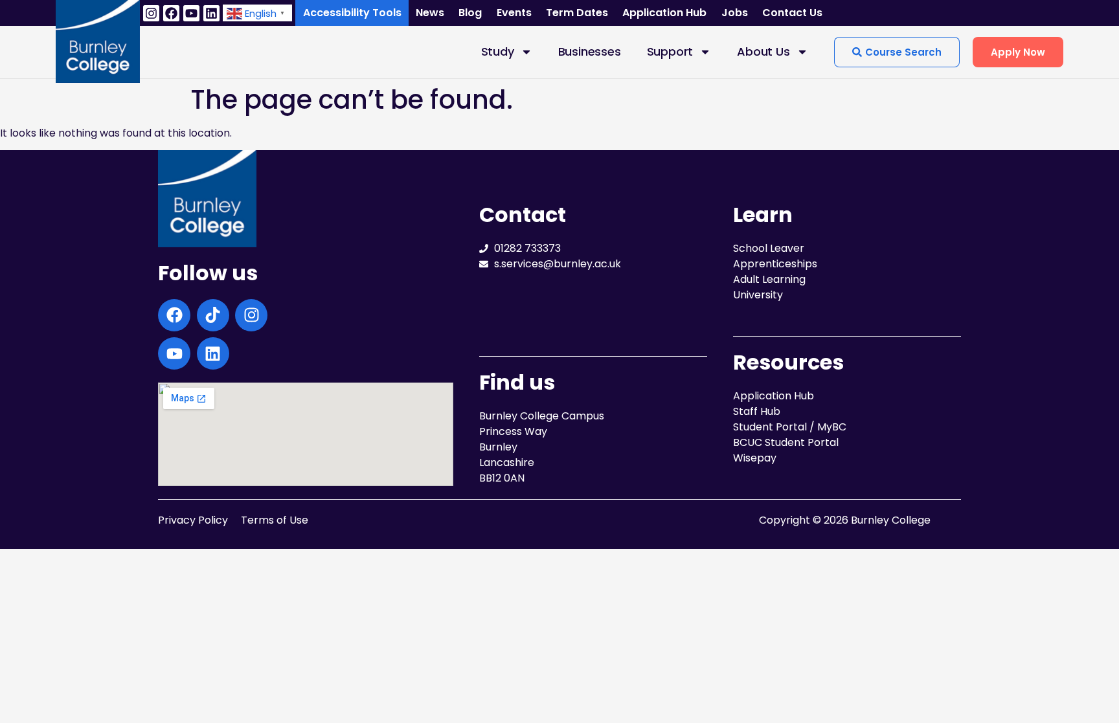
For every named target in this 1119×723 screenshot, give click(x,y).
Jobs (734, 12)
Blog (470, 12)
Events (514, 12)
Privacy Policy (193, 520)
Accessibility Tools (352, 12)
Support (670, 51)
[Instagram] (151, 13)
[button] (257, 12)
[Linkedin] (211, 13)
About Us (763, 51)
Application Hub (664, 12)
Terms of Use (274, 520)
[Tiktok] (213, 315)
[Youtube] (191, 13)
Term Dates (577, 12)
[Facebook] (171, 13)
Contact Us (792, 12)
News (430, 12)
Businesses (589, 51)
